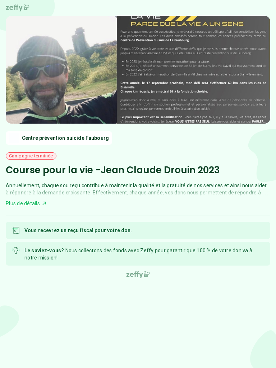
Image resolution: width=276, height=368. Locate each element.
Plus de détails (23, 203)
